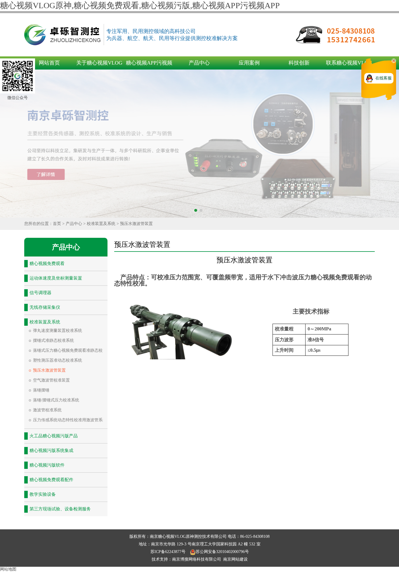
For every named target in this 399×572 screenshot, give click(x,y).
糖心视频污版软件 (47, 465)
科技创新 (299, 63)
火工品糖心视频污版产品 (54, 436)
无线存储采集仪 (45, 307)
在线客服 (383, 78)
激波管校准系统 (47, 410)
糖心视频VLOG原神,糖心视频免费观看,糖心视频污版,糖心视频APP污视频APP (140, 5)
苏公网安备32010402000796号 (222, 552)
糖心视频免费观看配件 (51, 479)
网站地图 (8, 569)
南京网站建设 (235, 559)
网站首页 (49, 63)
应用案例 (249, 63)
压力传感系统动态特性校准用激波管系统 (70, 420)
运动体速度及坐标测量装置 (56, 278)
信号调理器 (40, 292)
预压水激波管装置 (136, 223)
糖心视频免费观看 (47, 263)
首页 (57, 223)
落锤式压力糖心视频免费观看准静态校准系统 (74, 350)
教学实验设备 (43, 494)
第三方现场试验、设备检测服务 (60, 509)
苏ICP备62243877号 (168, 552)
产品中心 (199, 63)
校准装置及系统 (101, 223)
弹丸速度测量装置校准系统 (57, 330)
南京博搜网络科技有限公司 (196, 559)
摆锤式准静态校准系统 (53, 340)
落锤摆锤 (41, 390)
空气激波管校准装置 (51, 380)
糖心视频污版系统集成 (51, 450)
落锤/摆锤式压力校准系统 (56, 400)
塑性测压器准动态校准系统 (57, 360)
